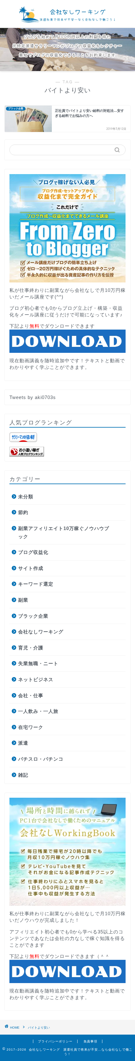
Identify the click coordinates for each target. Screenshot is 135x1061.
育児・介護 (30, 647)
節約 (23, 512)
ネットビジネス (35, 679)
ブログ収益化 (33, 552)
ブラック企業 (33, 616)
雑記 (23, 775)
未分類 (25, 496)
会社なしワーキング (40, 631)
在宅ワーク (30, 727)
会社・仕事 (30, 695)
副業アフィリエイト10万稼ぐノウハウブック (63, 532)
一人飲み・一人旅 (38, 711)
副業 (23, 600)
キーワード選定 (35, 584)
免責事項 (90, 1041)
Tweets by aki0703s (32, 397)
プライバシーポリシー (55, 1041)
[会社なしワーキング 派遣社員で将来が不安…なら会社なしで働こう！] (67, 22)
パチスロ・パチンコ (40, 759)
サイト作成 (30, 568)
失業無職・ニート (38, 663)
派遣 (23, 743)
